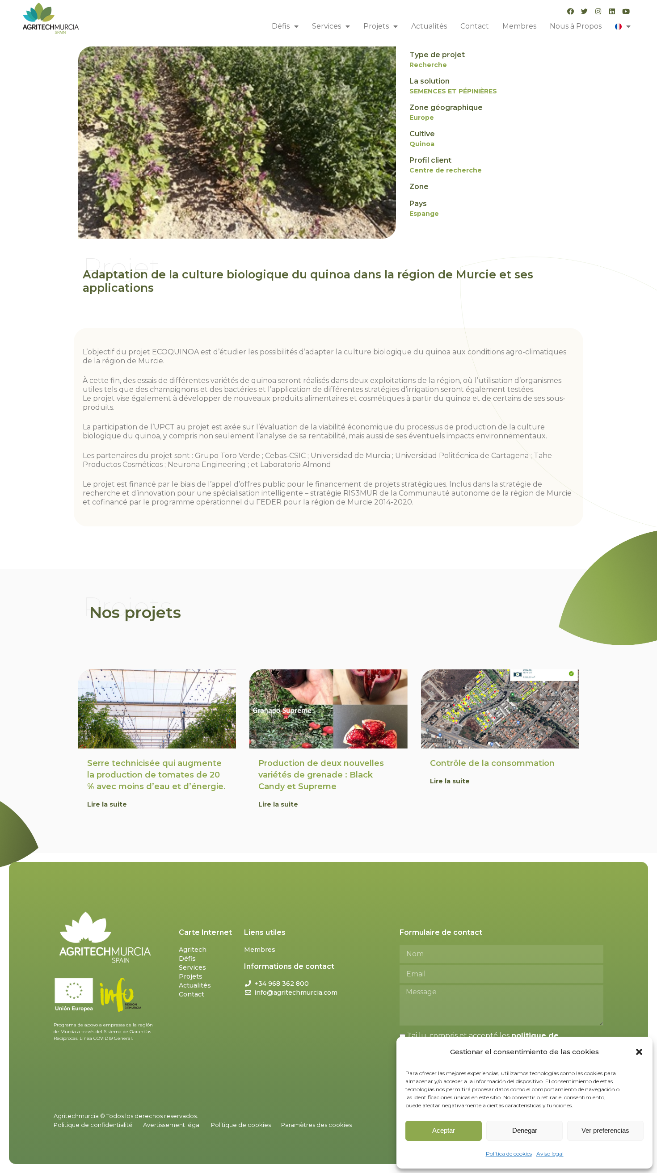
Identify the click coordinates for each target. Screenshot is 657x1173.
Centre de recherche (445, 170)
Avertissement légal (172, 1124)
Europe (421, 118)
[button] (639, 1051)
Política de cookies (509, 1153)
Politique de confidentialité (93, 1124)
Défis (281, 26)
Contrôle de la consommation (492, 763)
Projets (376, 26)
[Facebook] (570, 11)
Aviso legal (550, 1153)
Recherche (428, 65)
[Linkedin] (612, 11)
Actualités (429, 26)
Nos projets (135, 612)
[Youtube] (626, 11)
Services (326, 26)
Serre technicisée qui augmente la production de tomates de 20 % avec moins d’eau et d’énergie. (156, 774)
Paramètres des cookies (316, 1124)
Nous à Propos (576, 26)
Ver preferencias (605, 1130)
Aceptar (443, 1130)
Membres (519, 26)
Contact (474, 26)
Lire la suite (107, 804)
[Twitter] (584, 11)
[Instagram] (598, 11)
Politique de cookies (241, 1124)
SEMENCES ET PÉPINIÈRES (453, 91)
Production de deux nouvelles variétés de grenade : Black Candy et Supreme (321, 774)
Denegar (524, 1130)
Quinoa (421, 144)
